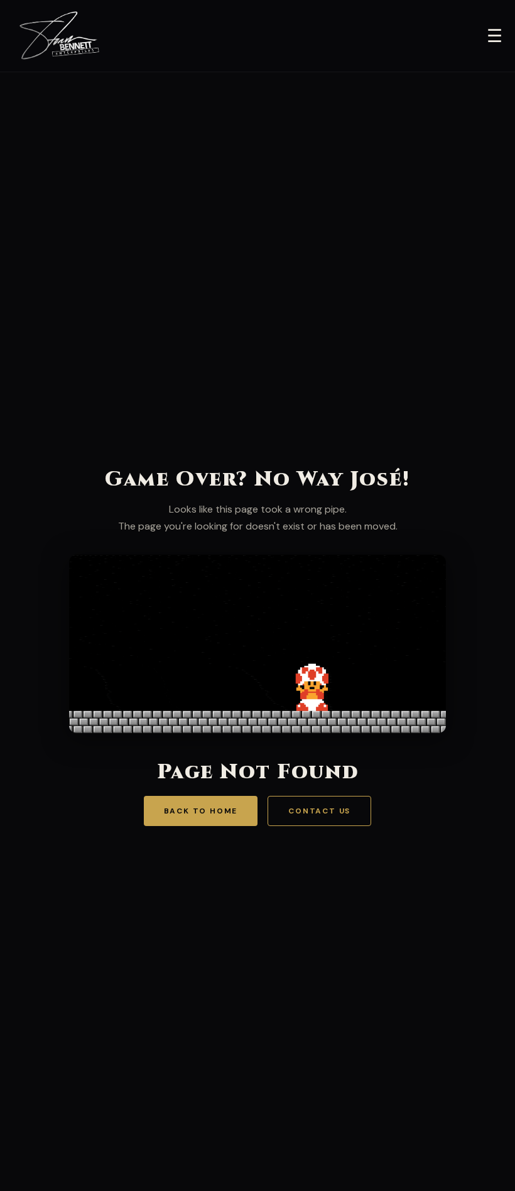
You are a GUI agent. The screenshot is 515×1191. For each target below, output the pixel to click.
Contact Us (319, 811)
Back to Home (201, 811)
